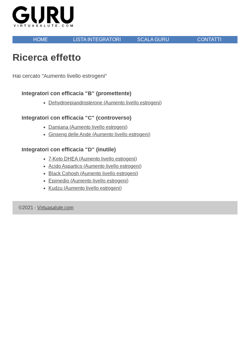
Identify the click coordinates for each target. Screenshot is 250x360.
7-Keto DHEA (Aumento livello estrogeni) (92, 158)
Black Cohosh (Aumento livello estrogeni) (93, 173)
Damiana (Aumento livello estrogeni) (87, 127)
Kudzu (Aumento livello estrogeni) (85, 188)
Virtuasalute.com (55, 207)
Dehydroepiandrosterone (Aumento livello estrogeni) (105, 102)
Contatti (209, 39)
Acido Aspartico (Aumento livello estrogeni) (94, 166)
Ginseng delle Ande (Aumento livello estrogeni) (99, 134)
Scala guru (153, 39)
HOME (40, 39)
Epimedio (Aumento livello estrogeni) (88, 180)
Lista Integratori (97, 39)
